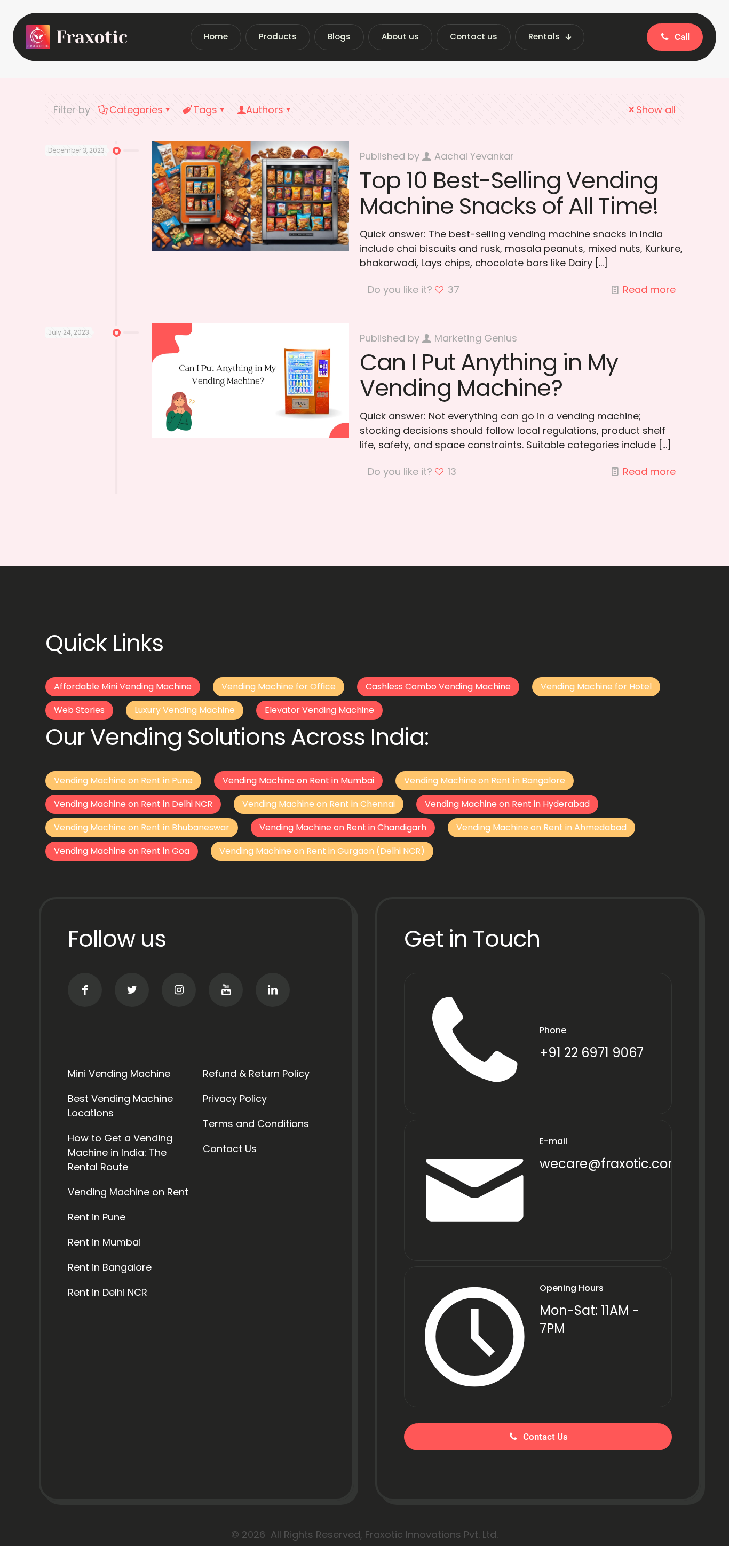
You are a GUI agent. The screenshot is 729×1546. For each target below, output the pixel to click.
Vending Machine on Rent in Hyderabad (507, 804)
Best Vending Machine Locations (120, 1106)
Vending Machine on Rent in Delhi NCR (133, 804)
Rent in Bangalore (110, 1267)
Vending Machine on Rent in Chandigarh (342, 827)
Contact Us (230, 1148)
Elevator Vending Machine (319, 710)
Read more (649, 289)
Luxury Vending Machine (184, 710)
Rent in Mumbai (104, 1242)
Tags (205, 109)
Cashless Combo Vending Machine (438, 686)
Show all (656, 109)
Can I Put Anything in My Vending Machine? (489, 375)
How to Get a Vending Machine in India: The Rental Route (120, 1152)
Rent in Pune (96, 1217)
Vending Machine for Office (278, 686)
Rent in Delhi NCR (107, 1292)
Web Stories (79, 710)
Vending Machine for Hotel (596, 686)
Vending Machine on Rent (128, 1192)
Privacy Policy (235, 1098)
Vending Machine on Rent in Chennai (318, 804)
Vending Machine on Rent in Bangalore (484, 780)
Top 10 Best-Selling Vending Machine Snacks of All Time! (509, 193)
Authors (264, 109)
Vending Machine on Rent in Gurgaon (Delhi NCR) (322, 851)
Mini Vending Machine (119, 1073)
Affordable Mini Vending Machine (123, 686)
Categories (136, 109)
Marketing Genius (475, 338)
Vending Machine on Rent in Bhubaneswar (141, 827)
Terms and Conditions (256, 1123)
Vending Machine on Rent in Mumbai (298, 780)
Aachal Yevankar (474, 156)
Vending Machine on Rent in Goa (121, 851)
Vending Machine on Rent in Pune (123, 780)
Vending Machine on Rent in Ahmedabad (541, 827)
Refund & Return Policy (256, 1073)
